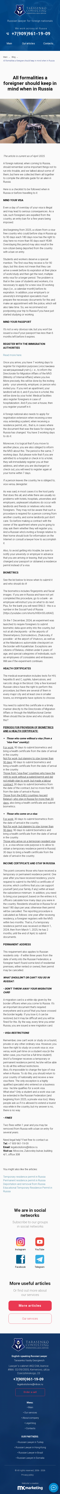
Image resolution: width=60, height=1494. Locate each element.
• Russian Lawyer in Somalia (30, 1458)
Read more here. (12, 355)
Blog (14, 57)
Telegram (39, 1267)
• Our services (30, 1412)
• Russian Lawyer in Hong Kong (30, 1447)
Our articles (28, 43)
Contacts (48, 43)
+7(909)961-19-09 (31, 33)
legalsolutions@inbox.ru (30, 1384)
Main (9, 43)
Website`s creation (30, 1483)
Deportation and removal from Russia (24, 1184)
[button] (30, 1392)
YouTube (39, 1249)
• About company (30, 1418)
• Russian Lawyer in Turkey (30, 1442)
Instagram (20, 1249)
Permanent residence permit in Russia (24, 1180)
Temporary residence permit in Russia (24, 1176)
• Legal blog (30, 1423)
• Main (30, 1407)
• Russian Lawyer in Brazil (30, 1452)
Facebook (20, 1267)
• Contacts (30, 1428)
